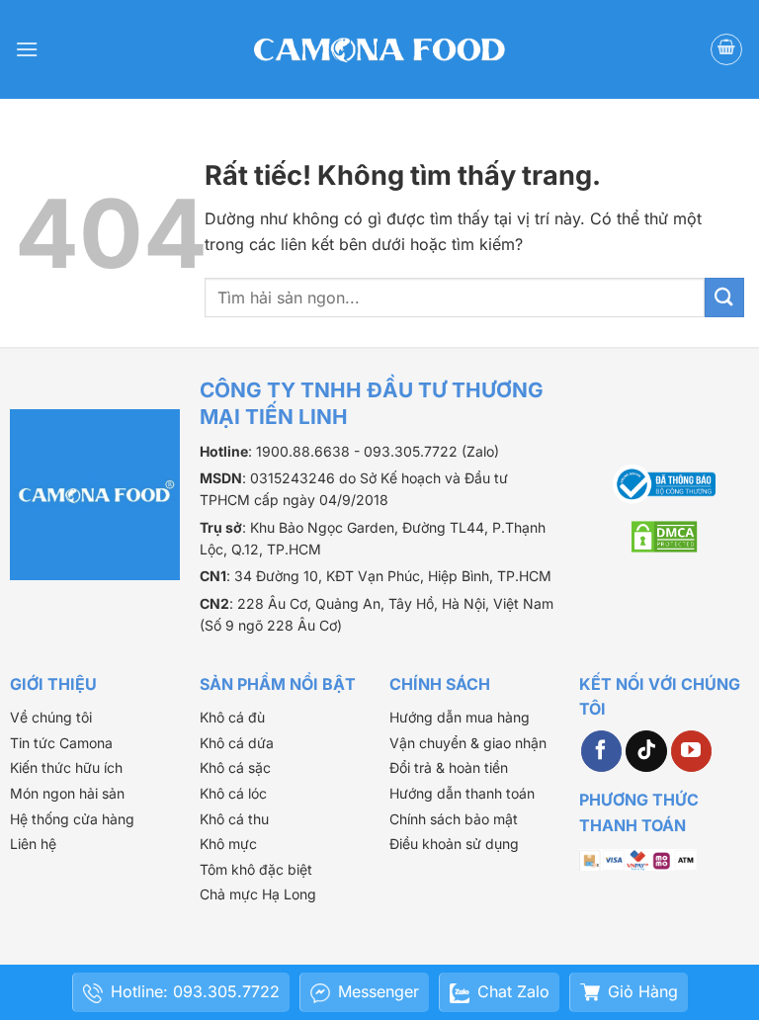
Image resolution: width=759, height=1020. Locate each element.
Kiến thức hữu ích (66, 767)
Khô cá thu (234, 818)
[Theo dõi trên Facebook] (602, 751)
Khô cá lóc (233, 793)
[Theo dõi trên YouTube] (692, 751)
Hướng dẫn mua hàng (459, 717)
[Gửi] (724, 297)
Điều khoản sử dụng (454, 843)
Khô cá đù (232, 717)
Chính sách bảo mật (453, 818)
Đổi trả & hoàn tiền (448, 767)
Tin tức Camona (61, 742)
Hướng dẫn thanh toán (462, 793)
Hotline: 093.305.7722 (195, 991)
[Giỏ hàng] (726, 49)
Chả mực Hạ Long (258, 894)
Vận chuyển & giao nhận (468, 742)
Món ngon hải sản (67, 793)
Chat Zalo (513, 991)
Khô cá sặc (235, 767)
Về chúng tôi (51, 717)
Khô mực (228, 843)
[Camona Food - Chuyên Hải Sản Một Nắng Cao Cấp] (379, 49)
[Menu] (27, 49)
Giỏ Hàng (643, 991)
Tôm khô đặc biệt (256, 869)
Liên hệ (33, 843)
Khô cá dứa (237, 742)
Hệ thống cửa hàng (72, 818)
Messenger (378, 991)
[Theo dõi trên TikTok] (646, 751)
